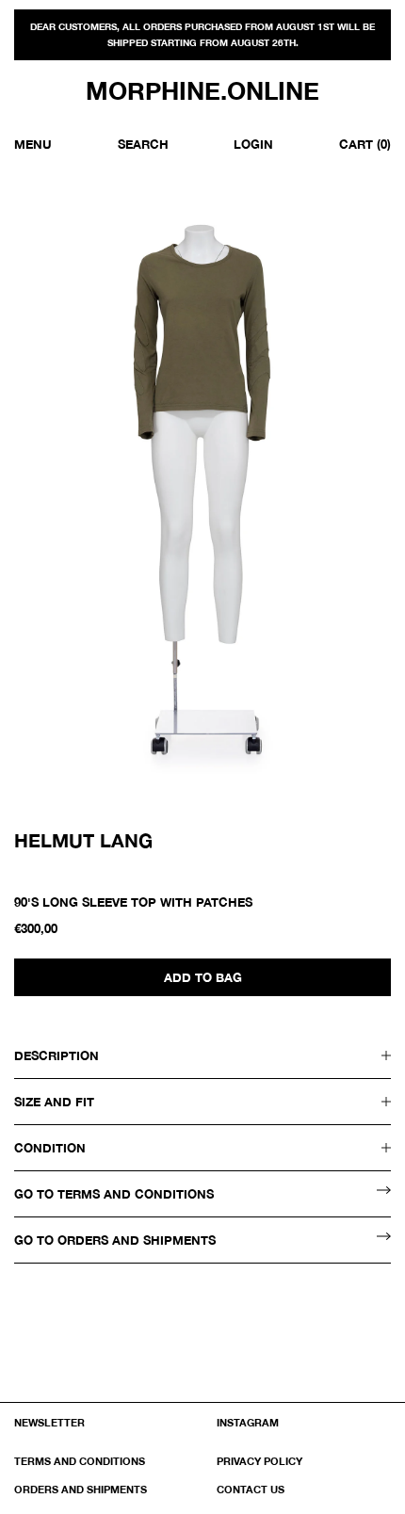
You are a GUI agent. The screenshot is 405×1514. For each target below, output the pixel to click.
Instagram (248, 1422)
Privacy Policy (259, 1461)
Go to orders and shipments (115, 1240)
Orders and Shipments (80, 1489)
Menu (33, 144)
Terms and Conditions (79, 1461)
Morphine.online (202, 91)
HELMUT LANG (83, 840)
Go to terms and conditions (114, 1193)
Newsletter (49, 1422)
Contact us (250, 1489)
